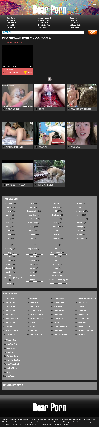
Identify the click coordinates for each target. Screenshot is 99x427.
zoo (10, 219)
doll (10, 245)
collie (34, 207)
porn (34, 230)
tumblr (10, 215)
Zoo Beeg (57, 318)
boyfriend (81, 238)
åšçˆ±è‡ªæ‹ (34, 249)
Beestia (73, 18)
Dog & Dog (57, 310)
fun (34, 203)
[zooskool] (82, 219)
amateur (10, 203)
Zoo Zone (11, 18)
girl (58, 211)
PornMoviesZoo (11, 360)
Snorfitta (80, 322)
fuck (34, 227)
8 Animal (56, 306)
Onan (7, 372)
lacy (34, 253)
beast (10, 211)
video (82, 215)
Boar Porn (49, 8)
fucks (81, 234)
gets (34, 272)
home (81, 203)
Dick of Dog (10, 368)
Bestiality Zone (35, 314)
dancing (10, 249)
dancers (58, 272)
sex (10, 223)
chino (34, 280)
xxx (10, 227)
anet (58, 230)
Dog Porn (74, 23)
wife (34, 238)
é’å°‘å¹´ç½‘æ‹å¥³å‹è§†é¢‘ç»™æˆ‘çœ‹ (11, 278)
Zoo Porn (9, 352)
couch (58, 227)
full (58, 260)
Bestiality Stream (84, 330)
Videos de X (75, 25)
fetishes (10, 272)
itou (58, 249)
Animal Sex (11, 20)
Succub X (81, 302)
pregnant (82, 211)
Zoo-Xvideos (58, 298)
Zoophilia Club (59, 326)
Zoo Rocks (11, 23)
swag (10, 253)
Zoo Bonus (43, 23)
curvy (34, 268)
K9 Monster (57, 302)
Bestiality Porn (44, 25)
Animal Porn (12, 25)
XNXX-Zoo (81, 306)
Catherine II (12, 27)
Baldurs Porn (82, 326)
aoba (57, 245)
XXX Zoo (80, 310)
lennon (34, 256)
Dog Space (57, 330)
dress (10, 234)
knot (57, 223)
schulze (58, 238)
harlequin (58, 215)
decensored (58, 253)
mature (10, 256)
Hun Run (32, 330)
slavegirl (10, 268)
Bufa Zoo (57, 314)
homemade (34, 211)
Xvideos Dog (82, 318)
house (34, 234)
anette (58, 234)
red (10, 230)
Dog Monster (34, 334)
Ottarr (55, 322)
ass (34, 245)
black (10, 207)
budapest (34, 219)
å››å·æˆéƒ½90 (58, 276)
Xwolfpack (42, 27)
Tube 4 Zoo (9, 340)
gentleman (15, 72)
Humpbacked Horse (85, 298)
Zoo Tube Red (11, 364)
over (34, 264)
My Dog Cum (10, 356)
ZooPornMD (10, 344)
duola (82, 230)
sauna (58, 256)
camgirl (81, 227)
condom (34, 215)
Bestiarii (73, 20)
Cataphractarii (44, 18)
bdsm (10, 260)
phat (10, 284)
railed (34, 276)
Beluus (80, 334)
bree (10, 238)
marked (58, 207)
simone (81, 223)
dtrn (82, 207)
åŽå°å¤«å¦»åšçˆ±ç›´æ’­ (59, 281)
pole (58, 268)
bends (34, 260)
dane (58, 219)
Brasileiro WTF (59, 334)
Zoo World (9, 376)
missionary (34, 223)
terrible (10, 264)
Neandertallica (76, 27)
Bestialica (9, 348)
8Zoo (31, 326)
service (58, 264)
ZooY (31, 322)
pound (58, 203)
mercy (9, 72)
